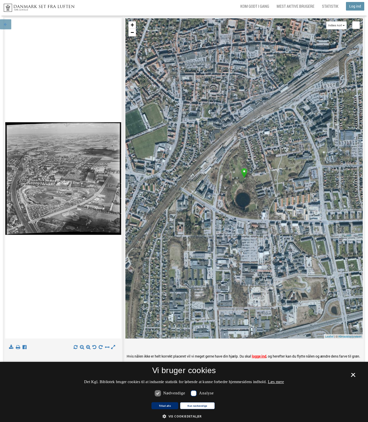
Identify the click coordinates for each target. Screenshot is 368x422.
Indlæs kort (335, 25)
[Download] (12, 347)
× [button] (353, 376)
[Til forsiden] (37, 6)
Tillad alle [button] (165, 405)
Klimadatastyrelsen (349, 336)
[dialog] (184, 392)
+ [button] (132, 25)
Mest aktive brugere (295, 6)
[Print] (19, 347)
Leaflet (329, 336)
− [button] (132, 32)
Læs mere (276, 382)
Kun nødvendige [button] (197, 405)
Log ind (355, 6)
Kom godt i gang (254, 6)
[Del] (26, 347)
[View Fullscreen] (356, 25)
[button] (184, 416)
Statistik (330, 6)
